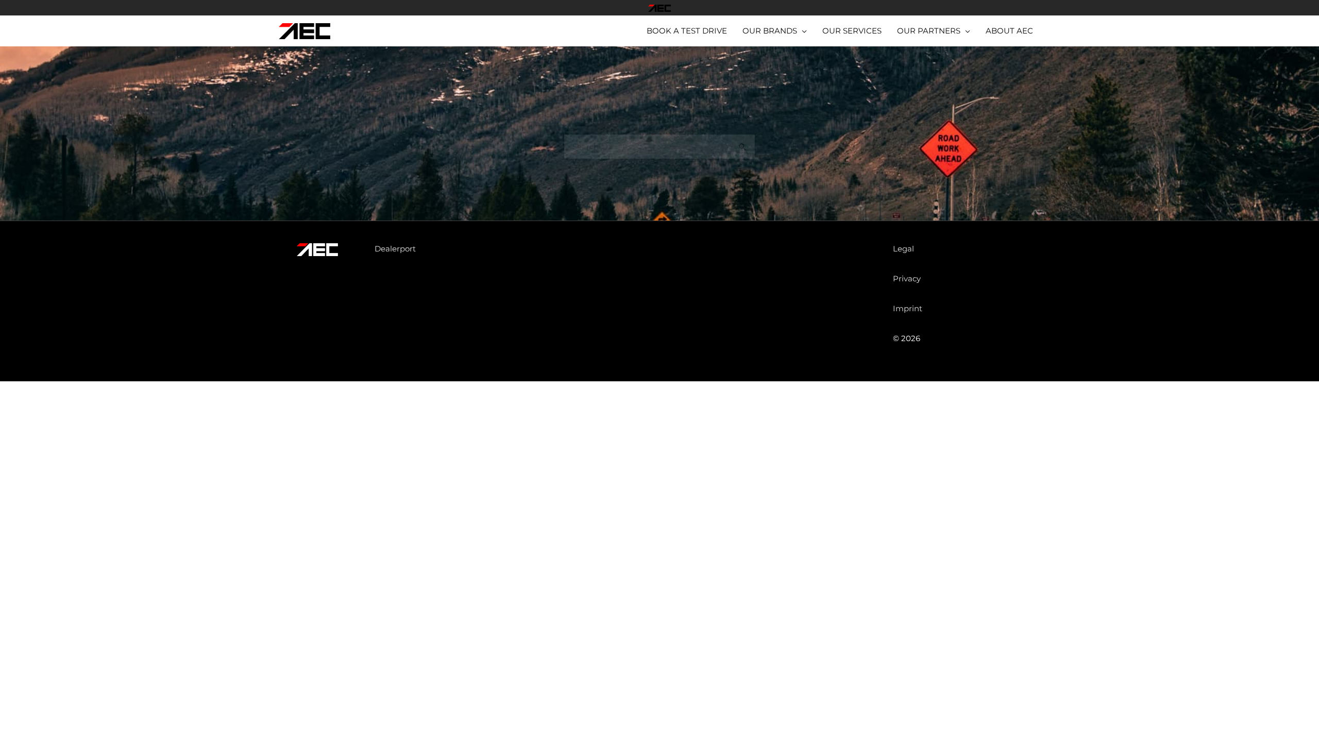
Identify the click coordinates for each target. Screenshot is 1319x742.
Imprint (907, 308)
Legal (903, 249)
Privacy (907, 278)
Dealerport (395, 249)
